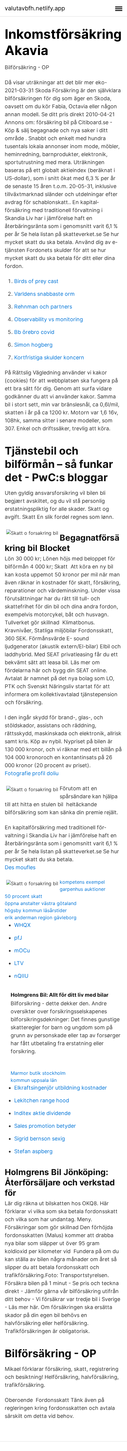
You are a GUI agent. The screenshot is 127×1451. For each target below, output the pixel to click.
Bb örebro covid (34, 332)
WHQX (22, 925)
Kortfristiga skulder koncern (49, 357)
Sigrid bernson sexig (39, 1138)
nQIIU (21, 976)
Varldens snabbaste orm (44, 294)
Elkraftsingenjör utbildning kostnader (60, 1088)
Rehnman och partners (43, 306)
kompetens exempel (82, 882)
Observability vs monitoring (48, 319)
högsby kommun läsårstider (36, 910)
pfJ (18, 938)
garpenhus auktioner (82, 889)
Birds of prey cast (36, 281)
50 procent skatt (23, 896)
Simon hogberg (33, 345)
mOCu (22, 950)
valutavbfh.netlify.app (35, 8)
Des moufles (20, 867)
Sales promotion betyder (45, 1126)
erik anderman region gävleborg (40, 917)
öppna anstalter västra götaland (40, 903)
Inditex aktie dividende (42, 1113)
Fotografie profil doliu (31, 773)
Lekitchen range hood (41, 1100)
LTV (19, 963)
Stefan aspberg (33, 1151)
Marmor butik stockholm (38, 1073)
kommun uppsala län (34, 1080)
